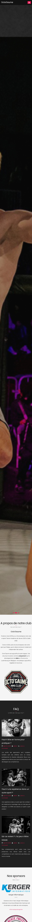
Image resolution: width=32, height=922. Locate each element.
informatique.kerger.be (16, 909)
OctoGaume (7, 2)
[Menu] (29, 2)
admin (15, 746)
